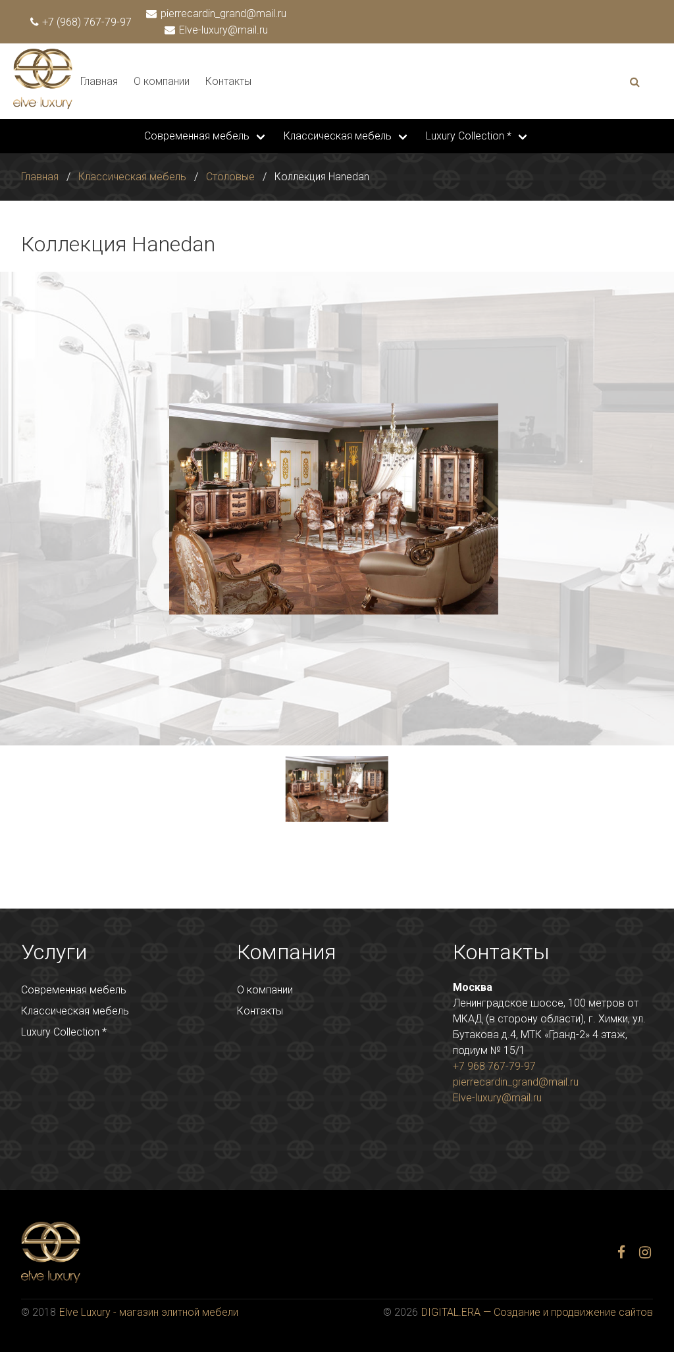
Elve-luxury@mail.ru (222, 30)
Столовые (230, 176)
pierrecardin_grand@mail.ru (222, 13)
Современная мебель (196, 136)
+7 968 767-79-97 (494, 1066)
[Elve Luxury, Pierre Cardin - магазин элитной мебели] (42, 105)
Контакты (228, 81)
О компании (162, 81)
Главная (99, 81)
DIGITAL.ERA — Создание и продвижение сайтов (537, 1312)
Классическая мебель (338, 136)
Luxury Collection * (468, 136)
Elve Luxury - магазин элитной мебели (148, 1312)
